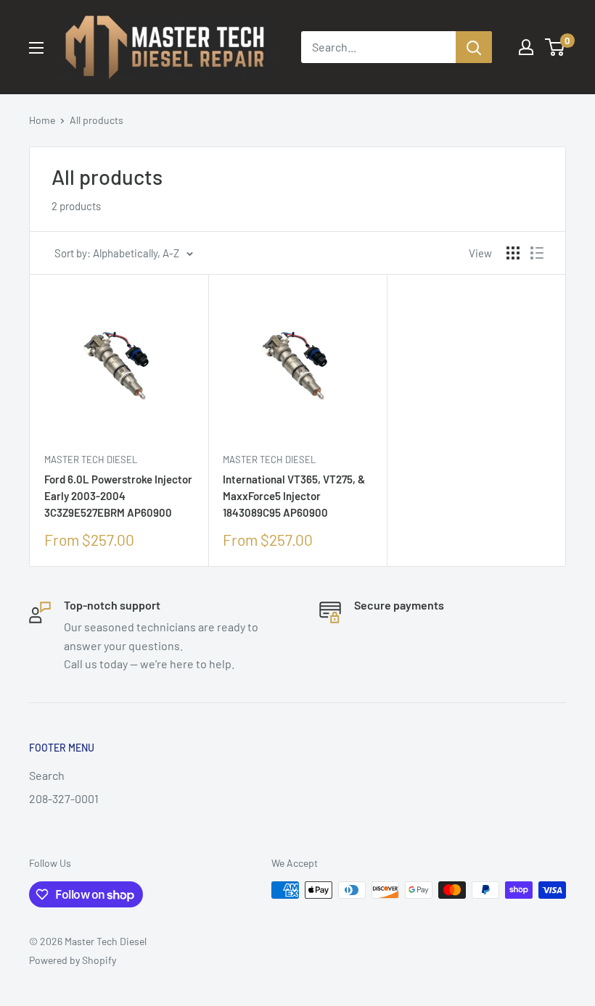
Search (47, 775)
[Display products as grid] (513, 252)
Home (42, 120)
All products (96, 120)
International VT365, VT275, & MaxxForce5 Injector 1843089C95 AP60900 (294, 496)
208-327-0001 (64, 798)
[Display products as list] (536, 252)
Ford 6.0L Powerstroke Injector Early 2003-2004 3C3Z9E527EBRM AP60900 (118, 496)
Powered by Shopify (72, 960)
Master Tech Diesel (90, 459)
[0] (555, 47)
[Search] (474, 47)
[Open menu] (36, 48)
